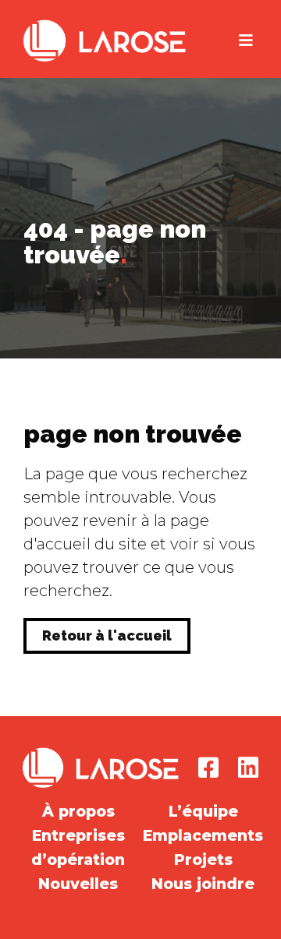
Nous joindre (202, 884)
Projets (203, 860)
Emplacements (203, 836)
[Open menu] (246, 40)
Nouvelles (78, 884)
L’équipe (203, 812)
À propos (78, 812)
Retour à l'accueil (107, 635)
